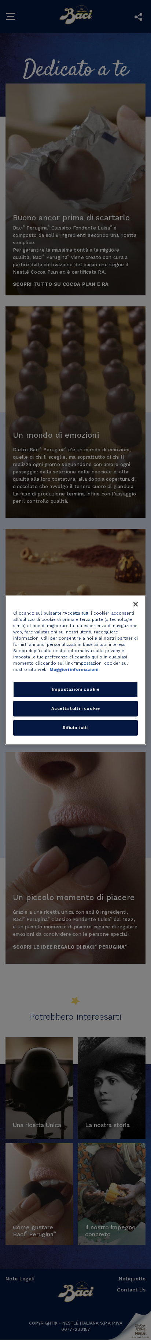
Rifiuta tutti (75, 727)
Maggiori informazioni (73, 669)
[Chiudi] (136, 604)
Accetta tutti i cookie (75, 708)
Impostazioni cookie (76, 689)
